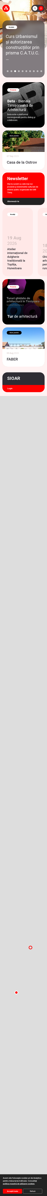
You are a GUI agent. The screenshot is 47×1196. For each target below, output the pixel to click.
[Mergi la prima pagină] (7, 8)
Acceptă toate (12, 1191)
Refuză (32, 1191)
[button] (41, 8)
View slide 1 (8, 71)
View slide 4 (19, 71)
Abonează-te (13, 201)
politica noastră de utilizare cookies (19, 1184)
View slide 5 (23, 71)
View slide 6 (26, 71)
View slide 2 (11, 71)
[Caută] (35, 8)
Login (9, 388)
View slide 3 (15, 71)
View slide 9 (37, 71)
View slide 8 (34, 71)
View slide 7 (30, 71)
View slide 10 (41, 71)
